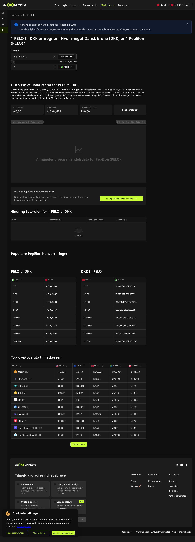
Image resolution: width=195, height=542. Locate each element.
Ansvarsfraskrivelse (160, 531)
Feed (57, 5)
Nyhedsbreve (69, 5)
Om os (133, 481)
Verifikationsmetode (178, 495)
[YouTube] (181, 465)
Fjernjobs (173, 486)
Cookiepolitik (24, 526)
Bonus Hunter (90, 5)
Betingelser (126, 531)
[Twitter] (177, 465)
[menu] (3, 21)
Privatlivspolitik (142, 531)
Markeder (106, 5)
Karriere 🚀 (135, 486)
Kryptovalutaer (155, 481)
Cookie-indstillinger (181, 531)
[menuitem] (3, 13)
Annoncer (123, 5)
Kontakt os (174, 491)
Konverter (15, 15)
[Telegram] (186, 465)
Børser (151, 486)
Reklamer (173, 481)
